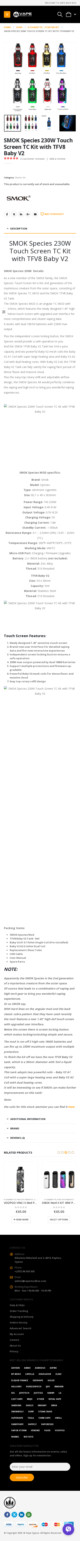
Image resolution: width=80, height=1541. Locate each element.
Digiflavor (45, 1374)
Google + (28, 214)
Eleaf (59, 1374)
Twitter (14, 214)
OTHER (40, 1399)
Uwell (58, 1418)
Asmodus (40, 1368)
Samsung (16, 1405)
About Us (15, 1345)
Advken (15, 1368)
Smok (54, 1405)
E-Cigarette (10, 1199)
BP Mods (16, 1374)
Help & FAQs (17, 1305)
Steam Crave (45, 1411)
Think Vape (44, 1418)
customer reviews (32, 158)
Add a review (57, 158)
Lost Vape (17, 1399)
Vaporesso (47, 1424)
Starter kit (20, 177)
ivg (13, 1393)
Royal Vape (55, 1399)
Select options (59, 1219)
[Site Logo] (22, 14)
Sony (31, 1411)
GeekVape (38, 1380)
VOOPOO (60, 1430)
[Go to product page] (21, 1178)
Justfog (38, 1393)
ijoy (48, 1386)
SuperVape (17, 1418)
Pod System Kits (25, 1199)
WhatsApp (29, 1515)
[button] (7, 14)
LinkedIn (21, 214)
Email (35, 214)
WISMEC (15, 1436)
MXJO (29, 1399)
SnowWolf (17, 1411)
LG (60, 1393)
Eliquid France (19, 1380)
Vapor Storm (18, 1430)
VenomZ (35, 1430)
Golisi (51, 1380)
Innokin (58, 1386)
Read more (22, 1219)
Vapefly (32, 1424)
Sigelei (29, 1405)
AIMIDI (27, 1368)
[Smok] (18, 198)
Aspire (53, 1368)
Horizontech (33, 1386)
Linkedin (21, 1515)
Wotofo (28, 1436)
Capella (29, 1374)
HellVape (16, 1386)
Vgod (47, 1430)
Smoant (42, 1405)
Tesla (31, 1418)
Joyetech (24, 1393)
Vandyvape (17, 1424)
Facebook (7, 214)
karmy (50, 1393)
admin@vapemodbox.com (30, 1280)
